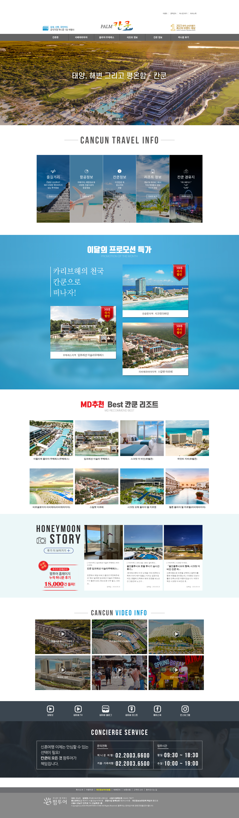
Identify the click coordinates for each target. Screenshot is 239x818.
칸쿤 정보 (158, 37)
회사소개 (193, 13)
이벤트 (165, 13)
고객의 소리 (138, 790)
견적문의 (173, 13)
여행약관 (89, 790)
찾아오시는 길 (151, 790)
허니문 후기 (183, 13)
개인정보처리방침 (103, 790)
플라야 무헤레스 (106, 37)
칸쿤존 (55, 37)
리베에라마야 (81, 37)
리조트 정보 (132, 37)
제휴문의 (117, 790)
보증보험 (127, 790)
